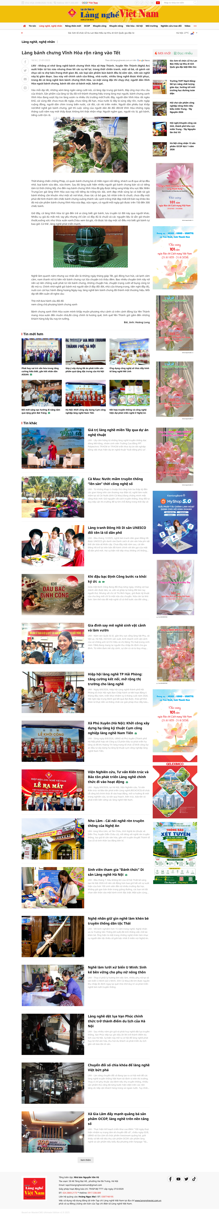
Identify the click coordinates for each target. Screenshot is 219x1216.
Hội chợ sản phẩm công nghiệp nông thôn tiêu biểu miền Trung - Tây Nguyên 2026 (182, 107)
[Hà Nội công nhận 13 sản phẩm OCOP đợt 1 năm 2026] (160, 149)
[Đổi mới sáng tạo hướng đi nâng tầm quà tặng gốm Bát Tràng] (42, 393)
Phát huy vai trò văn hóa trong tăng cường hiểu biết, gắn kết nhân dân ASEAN (40, 371)
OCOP (87, 25)
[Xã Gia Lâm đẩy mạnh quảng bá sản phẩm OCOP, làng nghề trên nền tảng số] (53, 1132)
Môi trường (152, 25)
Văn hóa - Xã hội (134, 25)
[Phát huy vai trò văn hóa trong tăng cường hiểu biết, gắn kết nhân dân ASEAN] (42, 351)
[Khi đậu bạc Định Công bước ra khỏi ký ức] (53, 594)
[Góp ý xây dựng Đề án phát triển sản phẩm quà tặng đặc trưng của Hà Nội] (86, 351)
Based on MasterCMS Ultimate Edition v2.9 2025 (46, 1212)
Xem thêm (86, 1160)
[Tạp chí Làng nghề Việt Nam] (34, 1188)
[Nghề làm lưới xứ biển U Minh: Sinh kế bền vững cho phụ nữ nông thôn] (53, 985)
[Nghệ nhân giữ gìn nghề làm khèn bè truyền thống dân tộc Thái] (53, 936)
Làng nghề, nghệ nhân (50, 25)
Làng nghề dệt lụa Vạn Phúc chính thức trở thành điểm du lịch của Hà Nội (116, 1021)
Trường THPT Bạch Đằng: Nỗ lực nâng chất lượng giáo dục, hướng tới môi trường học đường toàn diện (183, 87)
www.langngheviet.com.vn (148, 1200)
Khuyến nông (116, 25)
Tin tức (32, 25)
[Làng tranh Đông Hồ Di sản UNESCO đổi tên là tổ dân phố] (53, 545)
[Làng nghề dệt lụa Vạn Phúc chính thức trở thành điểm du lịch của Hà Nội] (53, 1034)
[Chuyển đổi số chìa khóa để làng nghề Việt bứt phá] (53, 1083)
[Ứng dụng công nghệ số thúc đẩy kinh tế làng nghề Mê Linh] (130, 351)
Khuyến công (99, 25)
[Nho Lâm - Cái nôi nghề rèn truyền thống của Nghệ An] (53, 838)
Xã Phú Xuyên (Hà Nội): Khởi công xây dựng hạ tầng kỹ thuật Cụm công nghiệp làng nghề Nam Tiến (118, 728)
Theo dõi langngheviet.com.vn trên (120, 60)
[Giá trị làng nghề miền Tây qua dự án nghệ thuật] (53, 448)
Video (187, 25)
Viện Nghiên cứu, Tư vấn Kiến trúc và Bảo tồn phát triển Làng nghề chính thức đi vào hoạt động (118, 777)
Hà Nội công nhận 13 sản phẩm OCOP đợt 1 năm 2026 (182, 146)
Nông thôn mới (73, 25)
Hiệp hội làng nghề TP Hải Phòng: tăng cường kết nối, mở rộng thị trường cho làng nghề (115, 679)
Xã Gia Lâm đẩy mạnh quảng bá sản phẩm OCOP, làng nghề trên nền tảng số (118, 1119)
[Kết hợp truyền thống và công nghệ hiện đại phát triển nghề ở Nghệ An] (130, 393)
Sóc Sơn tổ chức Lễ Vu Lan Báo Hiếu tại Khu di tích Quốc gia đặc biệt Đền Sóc (90, 32)
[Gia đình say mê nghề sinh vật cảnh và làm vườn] (53, 643)
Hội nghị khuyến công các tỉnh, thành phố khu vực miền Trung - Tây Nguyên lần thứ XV (183, 127)
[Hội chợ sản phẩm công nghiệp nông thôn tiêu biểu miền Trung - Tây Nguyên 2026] (160, 109)
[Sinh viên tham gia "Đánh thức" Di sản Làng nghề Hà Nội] (53, 887)
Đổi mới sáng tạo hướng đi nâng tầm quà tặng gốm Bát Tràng (41, 411)
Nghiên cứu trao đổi (171, 25)
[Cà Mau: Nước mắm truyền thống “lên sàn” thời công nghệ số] (53, 497)
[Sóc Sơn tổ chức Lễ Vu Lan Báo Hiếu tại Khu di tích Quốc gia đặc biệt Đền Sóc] (160, 67)
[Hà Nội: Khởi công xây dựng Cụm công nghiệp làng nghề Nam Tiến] (86, 393)
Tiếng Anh (158, 2)
